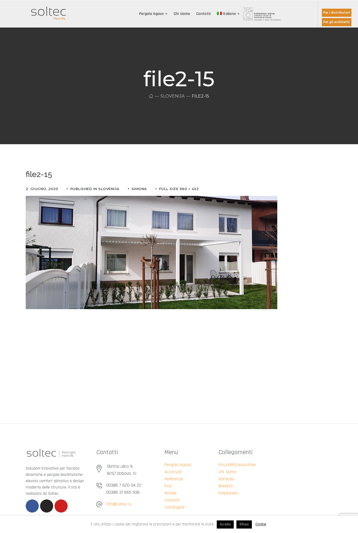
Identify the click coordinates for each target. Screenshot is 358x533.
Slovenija (172, 96)
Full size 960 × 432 (179, 189)
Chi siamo (227, 472)
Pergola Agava (178, 465)
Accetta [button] (225, 524)
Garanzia (226, 479)
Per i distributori (336, 12)
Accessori (173, 472)
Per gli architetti (336, 22)
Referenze (174, 479)
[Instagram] (46, 506)
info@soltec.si (118, 504)
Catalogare (175, 507)
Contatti (172, 500)
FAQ (168, 486)
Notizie (171, 493)
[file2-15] (151, 199)
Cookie (261, 524)
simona (139, 189)
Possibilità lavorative (237, 465)
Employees (228, 493)
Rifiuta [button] (244, 524)
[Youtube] (61, 506)
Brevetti (226, 486)
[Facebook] (32, 506)
